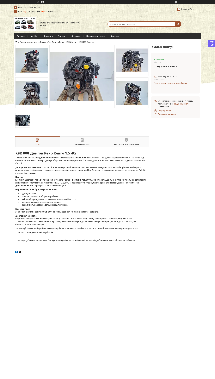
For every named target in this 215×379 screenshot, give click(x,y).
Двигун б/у (44, 42)
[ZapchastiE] (25, 23)
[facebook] (16, 252)
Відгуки (115, 36)
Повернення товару (95, 36)
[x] (20, 252)
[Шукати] (178, 24)
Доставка (75, 36)
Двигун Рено (58, 42)
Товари (47, 36)
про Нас (34, 36)
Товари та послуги (28, 42)
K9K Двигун (71, 42)
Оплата (61, 36)
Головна (21, 36)
